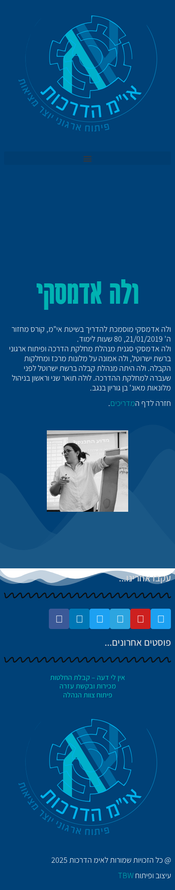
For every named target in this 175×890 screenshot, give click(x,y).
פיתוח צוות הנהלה (87, 694)
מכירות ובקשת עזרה (87, 686)
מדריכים (122, 403)
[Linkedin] (79, 619)
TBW (125, 875)
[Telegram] (120, 619)
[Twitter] (161, 619)
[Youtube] (140, 619)
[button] (87, 158)
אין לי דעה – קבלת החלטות (87, 677)
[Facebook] (59, 619)
